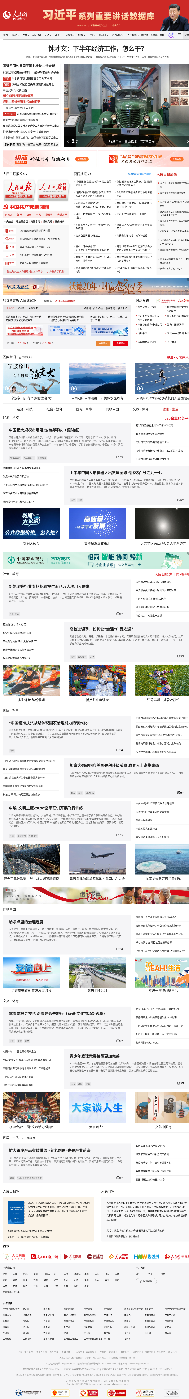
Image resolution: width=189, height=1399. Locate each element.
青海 (46, 1286)
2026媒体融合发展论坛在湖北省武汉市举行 (31, 1231)
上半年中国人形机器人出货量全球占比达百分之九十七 (116, 473)
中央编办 (108, 1309)
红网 (66, 1333)
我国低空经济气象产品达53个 (18, 502)
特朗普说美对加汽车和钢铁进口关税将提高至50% (162, 726)
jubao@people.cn (127, 1358)
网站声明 (137, 1352)
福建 (5, 1280)
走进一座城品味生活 (163, 990)
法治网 (26, 1327)
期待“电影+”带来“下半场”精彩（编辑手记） (158, 1009)
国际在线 (88, 1327)
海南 (86, 1280)
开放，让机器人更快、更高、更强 (93, 207)
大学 (92, 657)
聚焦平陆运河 (97, 990)
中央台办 (88, 1309)
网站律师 (149, 1352)
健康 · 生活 (170, 409)
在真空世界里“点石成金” (88, 235)
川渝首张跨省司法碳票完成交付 (152, 459)
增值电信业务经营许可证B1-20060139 (81, 1369)
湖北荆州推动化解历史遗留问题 (152, 607)
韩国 (150, 1274)
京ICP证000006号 (140, 1375)
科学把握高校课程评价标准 (17, 633)
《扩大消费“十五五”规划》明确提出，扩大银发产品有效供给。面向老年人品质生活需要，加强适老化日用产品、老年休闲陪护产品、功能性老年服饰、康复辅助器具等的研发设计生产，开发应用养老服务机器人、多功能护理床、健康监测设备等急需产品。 (65, 1161)
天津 (15, 1274)
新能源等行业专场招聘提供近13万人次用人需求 (49, 587)
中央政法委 (69, 1309)
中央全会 (8, 221)
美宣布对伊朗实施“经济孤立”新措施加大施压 (159, 735)
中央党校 (149, 1309)
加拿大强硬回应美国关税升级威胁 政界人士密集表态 (114, 765)
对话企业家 (15, 457)
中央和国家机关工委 (133, 1309)
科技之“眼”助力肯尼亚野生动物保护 (21, 794)
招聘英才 (66, 1352)
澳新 (163, 1274)
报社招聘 (54, 1352)
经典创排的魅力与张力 (147, 1042)
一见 (38, 215)
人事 (11, 247)
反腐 (11, 255)
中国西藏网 (150, 1327)
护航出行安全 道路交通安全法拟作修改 (26, 131)
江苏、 (121, 317)
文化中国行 (163, 1127)
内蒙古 (47, 1274)
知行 (19, 215)
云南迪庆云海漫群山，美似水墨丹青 (97, 398)
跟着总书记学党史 (99, 25)
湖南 (56, 1280)
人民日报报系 (12, 174)
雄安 (86, 1286)
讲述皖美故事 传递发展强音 (31, 990)
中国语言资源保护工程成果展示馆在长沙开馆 (159, 1026)
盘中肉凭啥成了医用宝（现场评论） (155, 1171)
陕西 (25, 1286)
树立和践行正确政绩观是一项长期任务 (40, 239)
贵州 (117, 1280)
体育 (27, 1041)
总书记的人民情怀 (147, 307)
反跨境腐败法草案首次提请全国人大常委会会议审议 (31, 126)
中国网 (127, 1321)
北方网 (148, 1333)
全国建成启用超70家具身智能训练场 (22, 468)
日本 (138, 1274)
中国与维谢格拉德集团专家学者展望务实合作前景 (29, 761)
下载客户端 (47, 301)
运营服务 (90, 1352)
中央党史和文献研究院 (175, 1309)
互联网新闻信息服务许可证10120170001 (42, 1369)
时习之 (8, 215)
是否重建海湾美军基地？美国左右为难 (97, 879)
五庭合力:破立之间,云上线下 (19, 108)
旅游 (19, 1041)
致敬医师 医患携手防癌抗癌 (150, 1146)
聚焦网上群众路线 (93, 308)
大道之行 (62, 215)
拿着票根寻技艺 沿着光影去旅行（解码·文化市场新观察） (58, 1014)
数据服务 (125, 1352)
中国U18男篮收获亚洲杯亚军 (18, 1077)
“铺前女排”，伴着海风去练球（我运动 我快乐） (27, 1060)
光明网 (46, 1321)
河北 (25, 1274)
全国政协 (27, 1315)
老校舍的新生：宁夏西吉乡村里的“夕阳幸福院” (160, 951)
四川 (107, 1280)
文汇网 (127, 1333)
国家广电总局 (70, 1315)
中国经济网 (69, 1321)
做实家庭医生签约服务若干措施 (152, 1154)
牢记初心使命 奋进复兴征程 (150, 326)
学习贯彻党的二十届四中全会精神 (148, 318)
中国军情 (33, 835)
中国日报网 (89, 1321)
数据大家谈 (31, 543)
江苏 (97, 1274)
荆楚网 (107, 1333)
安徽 (117, 1274)
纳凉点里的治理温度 (26, 922)
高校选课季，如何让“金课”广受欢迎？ (102, 629)
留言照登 (122, 308)
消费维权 (42, 457)
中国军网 (108, 1327)
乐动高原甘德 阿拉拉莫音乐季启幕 (154, 942)
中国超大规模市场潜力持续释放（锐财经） (45, 430)
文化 (12, 1041)
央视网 (26, 1321)
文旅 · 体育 (141, 409)
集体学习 (35, 221)
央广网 (67, 1327)
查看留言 (103, 343)
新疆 (66, 1286)
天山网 (87, 1333)
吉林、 (113, 317)
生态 (80, 500)
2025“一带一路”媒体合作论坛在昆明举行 (29, 1237)
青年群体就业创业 (147, 342)
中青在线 (169, 1321)
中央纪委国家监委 (11, 1309)
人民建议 (26, 300)
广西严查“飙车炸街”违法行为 (151, 599)
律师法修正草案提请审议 (44, 137)
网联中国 (112, 409)
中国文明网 (170, 1315)
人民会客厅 (29, 457)
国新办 (127, 1315)
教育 (15, 574)
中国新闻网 (109, 1321)
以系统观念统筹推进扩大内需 (35, 230)
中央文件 (116, 25)
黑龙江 (77, 1274)
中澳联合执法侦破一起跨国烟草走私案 (156, 590)
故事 (29, 215)
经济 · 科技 (25, 409)
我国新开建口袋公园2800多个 (151, 1179)
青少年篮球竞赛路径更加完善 (18, 650)
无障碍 (154, 35)
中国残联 (7, 1339)
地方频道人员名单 (11, 1292)
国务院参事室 (90, 1315)
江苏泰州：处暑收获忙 (163, 700)
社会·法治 (14, 614)
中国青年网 (150, 1321)
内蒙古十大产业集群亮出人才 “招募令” (156, 917)
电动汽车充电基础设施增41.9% (152, 442)
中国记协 (108, 1315)
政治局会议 (22, 221)
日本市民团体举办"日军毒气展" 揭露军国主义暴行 (162, 718)
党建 (11, 239)
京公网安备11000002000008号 (164, 1375)
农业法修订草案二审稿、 (17, 137)
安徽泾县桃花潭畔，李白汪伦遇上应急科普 (158, 925)
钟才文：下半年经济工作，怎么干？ (97, 48)
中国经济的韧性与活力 (36, 57)
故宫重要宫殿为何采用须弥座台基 (20, 493)
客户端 (144, 35)
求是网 (6, 1327)
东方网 (107, 1339)
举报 (162, 35)
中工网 (46, 1327)
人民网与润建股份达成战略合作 (123, 1236)
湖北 (46, 1280)
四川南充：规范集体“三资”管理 (36, 255)
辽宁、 (106, 317)
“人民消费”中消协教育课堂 (29, 1178)
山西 (36, 1274)
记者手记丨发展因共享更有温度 (92, 250)
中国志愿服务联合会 (93, 1339)
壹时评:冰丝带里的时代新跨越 (20, 120)
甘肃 (36, 1286)
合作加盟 (101, 1352)
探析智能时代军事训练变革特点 (152, 812)
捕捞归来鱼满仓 (97, 700)
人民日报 (9, 1191)
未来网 (168, 1327)
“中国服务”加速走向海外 (88, 181)
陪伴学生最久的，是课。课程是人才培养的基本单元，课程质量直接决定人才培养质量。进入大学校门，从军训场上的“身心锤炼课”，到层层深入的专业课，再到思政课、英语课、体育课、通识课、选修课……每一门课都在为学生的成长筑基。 (126, 640)
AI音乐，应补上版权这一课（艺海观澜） (157, 1034)
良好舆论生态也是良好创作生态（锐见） (157, 1017)
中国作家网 (48, 1339)
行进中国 (142, 333)
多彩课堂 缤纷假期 (31, 700)
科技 (73, 500)
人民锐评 (36, 35)
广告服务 (78, 1352)
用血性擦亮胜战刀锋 (146, 828)
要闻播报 (80, 174)
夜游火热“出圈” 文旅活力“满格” (31, 1127)
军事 (15, 710)
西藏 (15, 1286)
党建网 (127, 1339)
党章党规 (47, 221)
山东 (25, 1280)
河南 (36, 1280)
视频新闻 (9, 357)
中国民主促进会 (71, 1339)
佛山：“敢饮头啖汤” (86, 246)
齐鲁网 (46, 1333)
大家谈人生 (97, 1127)
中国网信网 (150, 1315)
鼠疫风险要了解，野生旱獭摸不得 (153, 1163)
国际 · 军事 (84, 409)
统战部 (26, 1309)
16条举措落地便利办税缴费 (150, 434)
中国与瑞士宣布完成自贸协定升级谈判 (23, 786)
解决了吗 (110, 308)
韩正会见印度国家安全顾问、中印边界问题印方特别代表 (30, 72)
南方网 (168, 1333)
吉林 (66, 1274)
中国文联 (27, 1339)
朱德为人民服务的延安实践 (34, 263)
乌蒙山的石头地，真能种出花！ (133, 235)
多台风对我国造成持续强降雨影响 (153, 582)
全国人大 (7, 1315)
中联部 (46, 1309)
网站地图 (148, 1281)
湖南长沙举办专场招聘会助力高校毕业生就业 (159, 934)
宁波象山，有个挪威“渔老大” (31, 398)
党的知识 (59, 221)
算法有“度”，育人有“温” (15, 624)
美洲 (80, 793)
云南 (97, 320)
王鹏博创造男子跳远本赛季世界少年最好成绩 (26, 1068)
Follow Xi (81, 25)
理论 (11, 230)
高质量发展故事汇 (97, 543)
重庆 (97, 1280)
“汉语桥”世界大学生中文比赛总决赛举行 (24, 777)
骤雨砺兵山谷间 (144, 820)
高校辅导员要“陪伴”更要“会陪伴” (20, 641)
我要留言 (121, 343)
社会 (6, 574)
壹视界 (49, 215)
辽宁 (56, 1274)
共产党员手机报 (55, 271)
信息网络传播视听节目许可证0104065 (33, 1375)
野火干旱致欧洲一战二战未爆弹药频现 (31, 879)
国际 (6, 710)
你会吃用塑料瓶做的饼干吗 (17, 658)
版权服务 (113, 1352)
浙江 (107, 1274)
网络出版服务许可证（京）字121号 (113, 1375)
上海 (86, 1274)
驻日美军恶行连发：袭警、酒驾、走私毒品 (158, 743)
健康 (12, 1178)
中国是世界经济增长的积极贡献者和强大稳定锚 (70, 57)
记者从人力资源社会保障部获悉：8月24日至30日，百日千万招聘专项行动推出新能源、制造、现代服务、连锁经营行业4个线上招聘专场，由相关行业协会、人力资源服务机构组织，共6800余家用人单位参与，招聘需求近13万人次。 (65, 597)
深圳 (76, 1286)
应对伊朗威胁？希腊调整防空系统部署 (156, 752)
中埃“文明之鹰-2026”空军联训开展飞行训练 (46, 808)
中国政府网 (48, 1315)
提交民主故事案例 (66, 301)
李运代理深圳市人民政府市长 (35, 247)
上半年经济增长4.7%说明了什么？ (110, 57)
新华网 (6, 1321)
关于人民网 (41, 1352)
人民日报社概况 (25, 1352)
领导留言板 (11, 300)
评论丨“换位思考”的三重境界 (131, 214)
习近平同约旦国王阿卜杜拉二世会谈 (29, 66)
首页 (5, 35)
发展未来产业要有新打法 (16, 476)
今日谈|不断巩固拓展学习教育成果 (32, 78)
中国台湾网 (129, 1327)
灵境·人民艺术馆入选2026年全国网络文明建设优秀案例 (135, 1230)
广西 (76, 1280)
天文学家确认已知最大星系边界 (163, 543)
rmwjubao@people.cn (139, 1363)
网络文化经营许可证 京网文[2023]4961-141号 (74, 1375)
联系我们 (172, 1352)
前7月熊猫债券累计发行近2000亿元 (154, 425)
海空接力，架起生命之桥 (149, 615)
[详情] (114, 1220)
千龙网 (6, 1333)
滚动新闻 (82, 657)
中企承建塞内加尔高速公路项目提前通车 (24, 769)
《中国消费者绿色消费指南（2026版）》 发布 (159, 451)
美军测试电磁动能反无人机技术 (152, 837)
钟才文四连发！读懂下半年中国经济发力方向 (148, 57)
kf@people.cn (68, 1363)
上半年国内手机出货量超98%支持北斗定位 (25, 485)
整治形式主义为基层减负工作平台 (25, 271)
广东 (66, 1280)
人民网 (106, 1191)
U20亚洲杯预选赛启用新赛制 (18, 1085)
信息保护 (161, 1352)
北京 (5, 1274)
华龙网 (26, 1333)
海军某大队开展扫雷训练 (163, 879)
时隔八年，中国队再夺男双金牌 (19, 1051)
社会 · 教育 (54, 409)
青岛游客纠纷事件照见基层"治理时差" (37, 114)
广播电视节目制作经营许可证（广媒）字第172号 (124, 1369)
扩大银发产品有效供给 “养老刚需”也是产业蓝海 (50, 1151)
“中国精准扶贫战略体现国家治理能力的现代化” (49, 723)
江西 (15, 1280)
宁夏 (56, 1286)
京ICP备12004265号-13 (161, 1369)
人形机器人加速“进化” (87, 203)
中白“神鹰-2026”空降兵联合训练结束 (155, 803)
